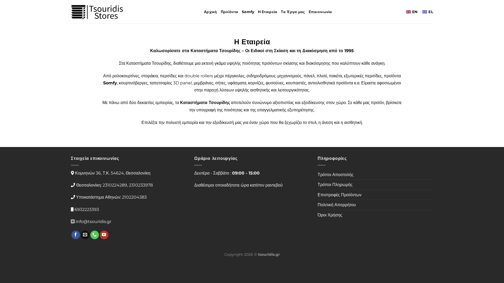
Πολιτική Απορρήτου (337, 204)
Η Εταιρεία (267, 11)
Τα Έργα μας (293, 11)
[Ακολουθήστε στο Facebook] (75, 235)
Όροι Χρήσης (330, 215)
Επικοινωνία (320, 11)
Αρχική (210, 11)
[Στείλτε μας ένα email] (85, 235)
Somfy (248, 11)
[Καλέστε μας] (94, 235)
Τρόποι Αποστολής (336, 174)
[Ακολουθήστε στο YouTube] (104, 235)
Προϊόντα (229, 11)
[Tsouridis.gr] (97, 12)
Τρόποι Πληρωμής (335, 184)
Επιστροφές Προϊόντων (339, 194)
